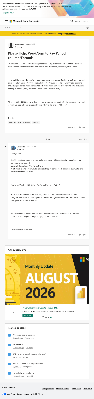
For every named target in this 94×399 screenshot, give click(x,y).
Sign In (85, 21)
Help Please (18, 344)
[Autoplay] (43, 317)
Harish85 (29, 376)
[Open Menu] (87, 28)
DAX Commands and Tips (15, 28)
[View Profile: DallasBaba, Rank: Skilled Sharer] (13, 148)
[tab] (46, 317)
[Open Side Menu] (6, 21)
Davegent (29, 347)
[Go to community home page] (25, 21)
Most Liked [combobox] (84, 139)
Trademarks (87, 389)
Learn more (71, 33)
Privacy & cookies (62, 389)
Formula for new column (23, 373)
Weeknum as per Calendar (24, 335)
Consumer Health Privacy (33, 394)
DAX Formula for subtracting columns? (29, 354)
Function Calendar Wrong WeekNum (28, 363)
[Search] (71, 21)
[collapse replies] (5, 146)
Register (78, 21)
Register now (8, 12)
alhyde (25, 357)
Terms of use (76, 389)
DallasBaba (21, 147)
